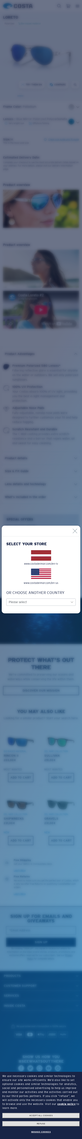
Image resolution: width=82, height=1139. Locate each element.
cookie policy (66, 1104)
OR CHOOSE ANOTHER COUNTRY (35, 593)
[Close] (75, 531)
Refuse (41, 1124)
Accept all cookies (41, 1115)
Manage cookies (41, 1132)
